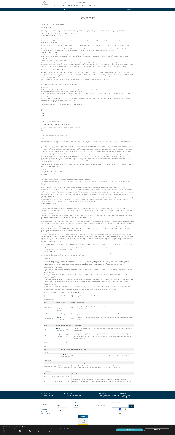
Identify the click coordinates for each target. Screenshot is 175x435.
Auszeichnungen (101, 405)
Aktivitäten (76, 403)
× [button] (173, 426)
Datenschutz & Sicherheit (45, 403)
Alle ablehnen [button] (157, 429)
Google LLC (59, 317)
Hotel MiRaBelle (83, 422)
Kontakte (75, 407)
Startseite (43, 407)
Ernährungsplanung (62, 407)
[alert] (87, 430)
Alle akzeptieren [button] (130, 429)
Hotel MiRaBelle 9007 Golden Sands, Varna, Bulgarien (70, 5)
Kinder (58, 405)
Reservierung (63, 9)
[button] (42, 433)
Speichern (107, 296)
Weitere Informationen (77, 428)
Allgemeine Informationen (45, 410)
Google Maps (126, 395)
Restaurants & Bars (62, 403)
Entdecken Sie (77, 405)
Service (59, 410)
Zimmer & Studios (46, 413)
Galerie (98, 403)
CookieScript (59, 313)
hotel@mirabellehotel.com (74, 395)
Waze (124, 397)
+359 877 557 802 (91, 5)
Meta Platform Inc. (65, 354)
